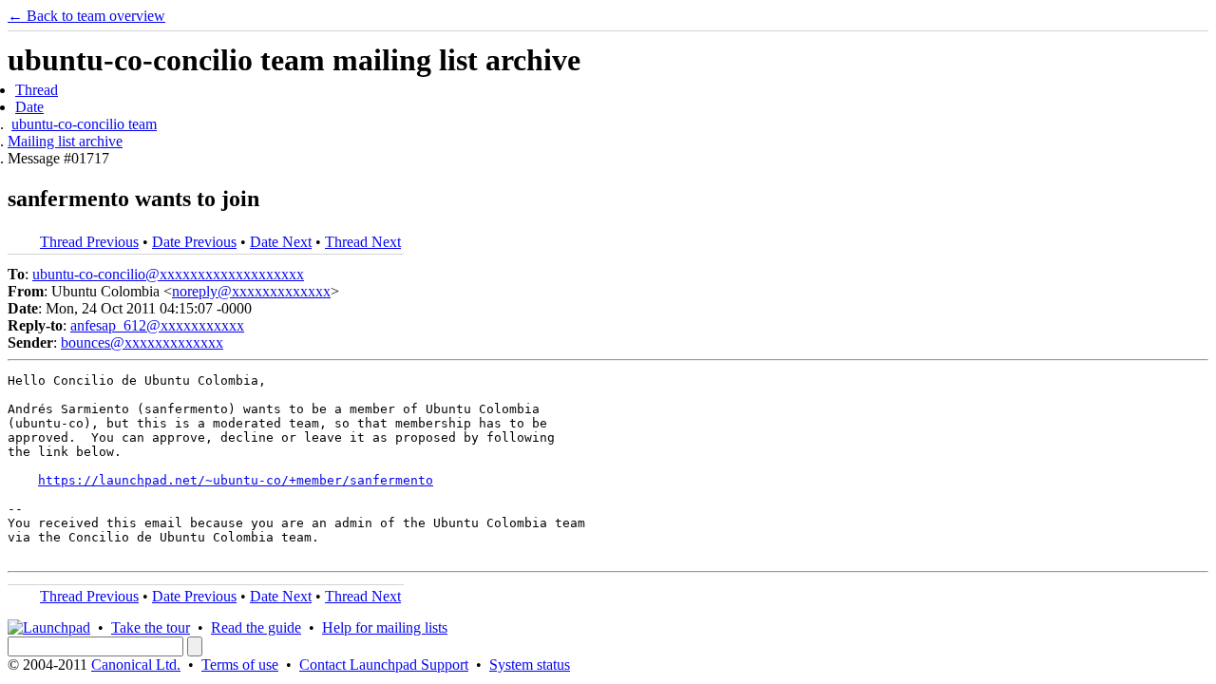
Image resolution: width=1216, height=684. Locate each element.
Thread (36, 90)
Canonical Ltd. (135, 664)
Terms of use (239, 664)
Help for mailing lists (384, 627)
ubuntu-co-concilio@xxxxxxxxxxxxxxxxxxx (168, 274)
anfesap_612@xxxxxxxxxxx (157, 325)
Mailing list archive (65, 141)
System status (529, 664)
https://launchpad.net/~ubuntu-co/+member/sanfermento (235, 480)
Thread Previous (89, 242)
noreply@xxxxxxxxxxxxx (251, 291)
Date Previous (194, 242)
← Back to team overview (86, 16)
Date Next (281, 242)
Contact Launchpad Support (383, 664)
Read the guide (256, 627)
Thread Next (363, 242)
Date (29, 107)
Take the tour (150, 627)
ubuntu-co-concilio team (84, 124)
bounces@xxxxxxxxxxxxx (142, 342)
